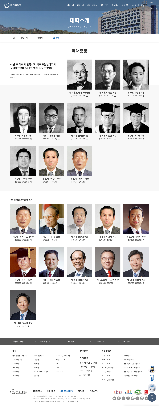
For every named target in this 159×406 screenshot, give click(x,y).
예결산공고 (51, 391)
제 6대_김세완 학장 (79, 135)
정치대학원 (106, 375)
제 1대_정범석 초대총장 (23, 236)
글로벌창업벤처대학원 (132, 363)
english (153, 3)
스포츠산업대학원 (108, 379)
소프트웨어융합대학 (41, 371)
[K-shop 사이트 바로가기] (152, 369)
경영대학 (37, 367)
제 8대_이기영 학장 (136, 135)
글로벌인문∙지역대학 (19, 355)
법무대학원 (128, 355)
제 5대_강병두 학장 (51, 135)
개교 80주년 (94, 391)
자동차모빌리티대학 (63, 355)
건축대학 (37, 375)
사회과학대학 (17, 359)
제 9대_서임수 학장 (23, 178)
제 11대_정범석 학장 (79, 178)
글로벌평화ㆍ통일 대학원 (133, 371)
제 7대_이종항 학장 (107, 135)
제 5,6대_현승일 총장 (135, 236)
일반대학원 (84, 350)
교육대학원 (106, 355)
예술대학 (37, 359)
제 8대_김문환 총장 (51, 279)
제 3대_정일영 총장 (79, 236)
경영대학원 (106, 359)
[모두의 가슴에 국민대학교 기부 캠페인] (152, 388)
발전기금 (81, 391)
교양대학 (59, 367)
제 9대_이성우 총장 (79, 279)
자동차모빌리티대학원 (87, 366)
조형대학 (15, 375)
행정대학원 (106, 363)
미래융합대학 (60, 359)
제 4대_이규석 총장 (107, 236)
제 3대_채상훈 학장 (136, 92)
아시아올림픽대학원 (131, 375)
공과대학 (15, 371)
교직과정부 (60, 371)
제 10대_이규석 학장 (51, 178)
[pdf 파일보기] (138, 392)
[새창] (118, 392)
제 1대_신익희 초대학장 (79, 92)
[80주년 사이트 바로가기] (152, 378)
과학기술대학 (38, 355)
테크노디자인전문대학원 (88, 362)
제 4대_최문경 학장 (23, 135)
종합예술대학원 (129, 359)
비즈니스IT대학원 (86, 370)
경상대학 (15, 367)
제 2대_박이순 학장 (107, 92)
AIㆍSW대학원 (85, 374)
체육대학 (37, 363)
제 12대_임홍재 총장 (136, 279)
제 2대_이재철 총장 (51, 236)
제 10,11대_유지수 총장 (108, 279)
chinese (153, 8)
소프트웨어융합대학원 (132, 367)
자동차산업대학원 (108, 367)
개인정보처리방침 (66, 391)
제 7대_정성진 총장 (23, 279)
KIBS (57, 363)
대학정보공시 (37, 391)
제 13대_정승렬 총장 (23, 323)
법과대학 (15, 363)
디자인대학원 (106, 371)
